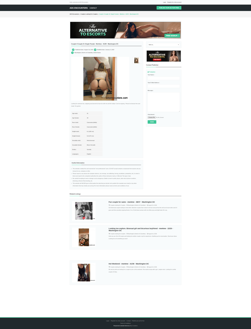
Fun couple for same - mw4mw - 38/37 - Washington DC (132, 202)
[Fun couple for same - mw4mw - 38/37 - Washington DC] (89, 211)
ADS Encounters (79, 8)
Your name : (151, 75)
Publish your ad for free (169, 8)
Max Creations (134, 325)
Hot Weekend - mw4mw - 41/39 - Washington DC (129, 264)
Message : (150, 90)
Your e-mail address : (154, 82)
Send (152, 122)
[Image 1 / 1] (100, 79)
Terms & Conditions (125, 323)
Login (164, 2)
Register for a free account (174, 2)
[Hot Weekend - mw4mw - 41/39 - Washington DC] (89, 272)
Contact (93, 8)
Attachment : (151, 114)
